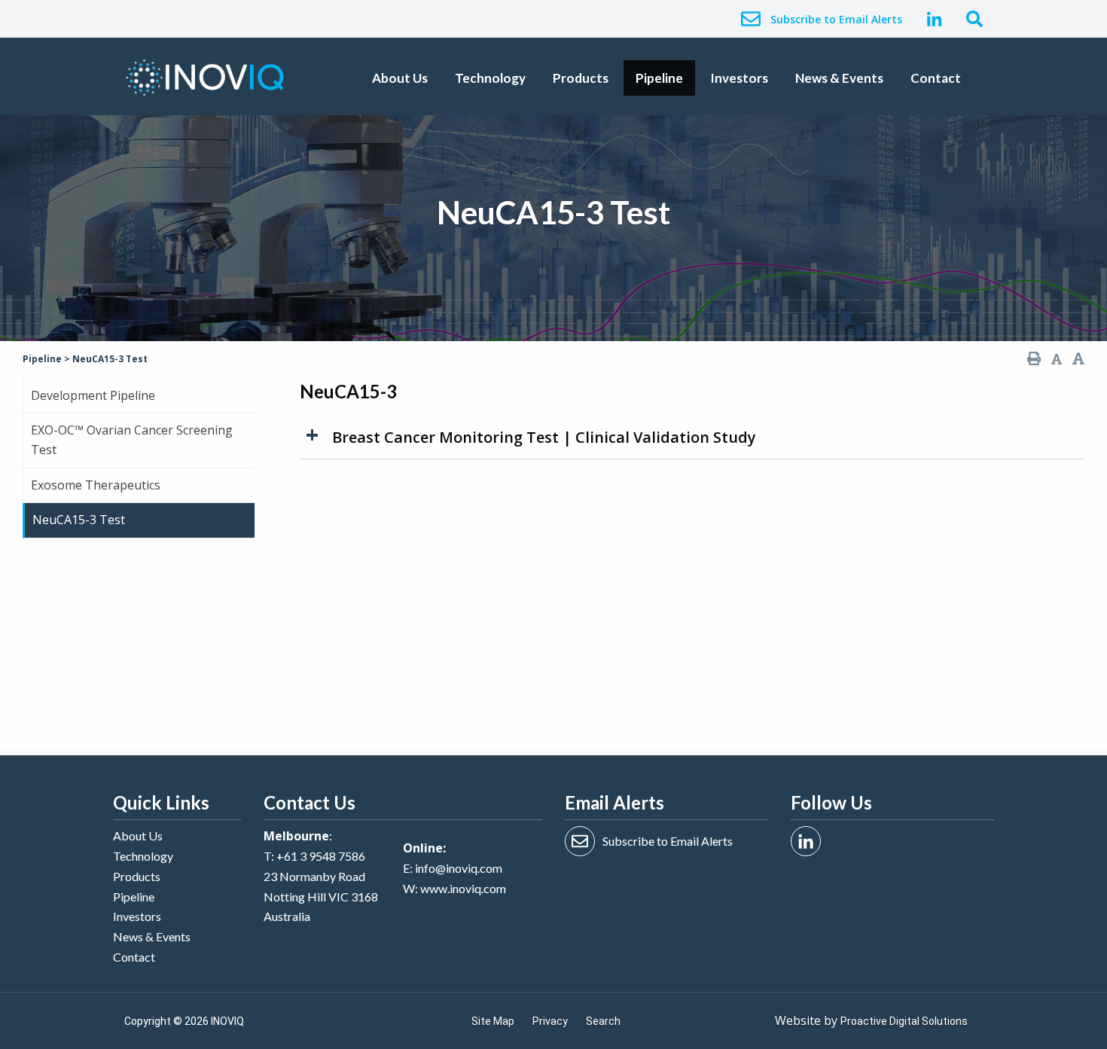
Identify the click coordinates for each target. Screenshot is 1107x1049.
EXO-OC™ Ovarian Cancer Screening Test (132, 440)
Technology (490, 78)
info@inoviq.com (458, 868)
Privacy (550, 1021)
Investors (739, 78)
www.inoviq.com (463, 888)
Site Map (492, 1021)
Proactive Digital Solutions (904, 1021)
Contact (935, 78)
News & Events (839, 78)
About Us (400, 78)
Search (603, 1021)
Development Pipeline (93, 395)
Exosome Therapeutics (95, 485)
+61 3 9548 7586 (320, 856)
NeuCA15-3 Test (78, 519)
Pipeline (659, 78)
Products (580, 78)
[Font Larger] (1078, 359)
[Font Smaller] (1056, 359)
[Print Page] (1034, 359)
